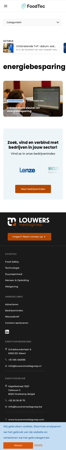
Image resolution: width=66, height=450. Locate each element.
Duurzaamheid (13, 274)
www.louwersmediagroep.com (26, 419)
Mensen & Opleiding (17, 280)
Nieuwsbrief (12, 316)
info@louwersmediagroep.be (25, 406)
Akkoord (18, 445)
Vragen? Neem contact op (27, 236)
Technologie (12, 267)
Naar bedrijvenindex (33, 188)
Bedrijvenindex (14, 310)
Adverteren (11, 304)
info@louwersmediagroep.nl (24, 366)
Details (38, 444)
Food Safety (12, 261)
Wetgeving (11, 286)
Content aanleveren (16, 322)
